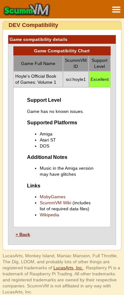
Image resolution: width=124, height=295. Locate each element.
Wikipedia (49, 214)
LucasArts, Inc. (68, 267)
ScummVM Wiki (55, 202)
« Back (23, 234)
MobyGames (52, 196)
